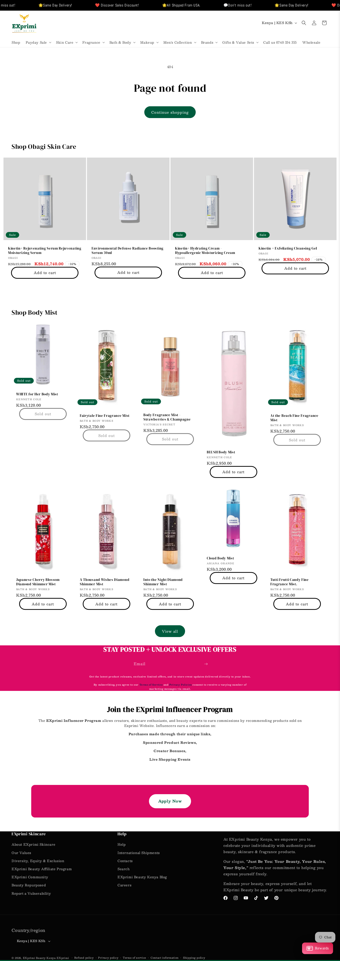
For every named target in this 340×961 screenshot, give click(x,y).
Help (121, 844)
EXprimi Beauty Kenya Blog (142, 877)
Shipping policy (194, 958)
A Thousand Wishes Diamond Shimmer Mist (104, 582)
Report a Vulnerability (31, 893)
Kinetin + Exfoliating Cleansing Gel (288, 248)
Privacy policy (108, 958)
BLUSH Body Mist (221, 452)
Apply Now (170, 801)
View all (170, 631)
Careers (124, 885)
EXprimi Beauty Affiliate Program (42, 869)
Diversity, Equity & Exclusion (38, 860)
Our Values (21, 852)
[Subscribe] (206, 664)
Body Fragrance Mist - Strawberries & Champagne (167, 417)
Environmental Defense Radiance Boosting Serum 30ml (128, 250)
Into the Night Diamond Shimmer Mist (163, 582)
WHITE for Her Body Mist (37, 394)
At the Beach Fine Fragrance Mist (294, 418)
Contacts (125, 860)
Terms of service (134, 958)
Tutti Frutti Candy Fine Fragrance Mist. (289, 582)
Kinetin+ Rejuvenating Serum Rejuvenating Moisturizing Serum (44, 250)
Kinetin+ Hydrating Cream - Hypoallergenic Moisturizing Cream (205, 250)
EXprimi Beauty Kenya (39, 958)
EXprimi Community (30, 877)
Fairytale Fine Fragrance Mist (105, 416)
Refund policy (84, 958)
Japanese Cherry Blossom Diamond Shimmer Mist (38, 582)
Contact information (165, 958)
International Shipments (138, 852)
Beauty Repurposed (29, 885)
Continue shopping (170, 112)
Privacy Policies (180, 684)
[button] (38, 42)
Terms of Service (151, 684)
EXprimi (63, 958)
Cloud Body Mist (220, 558)
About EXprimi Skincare (33, 844)
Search (123, 869)
